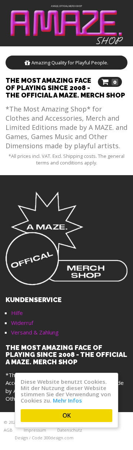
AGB (8, 430)
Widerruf (22, 322)
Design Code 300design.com (44, 437)
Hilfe (17, 312)
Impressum (35, 430)
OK (66, 415)
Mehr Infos (67, 400)
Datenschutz (69, 430)
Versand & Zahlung (35, 332)
